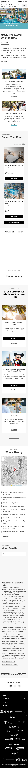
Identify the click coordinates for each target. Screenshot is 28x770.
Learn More (14, 96)
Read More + (4, 61)
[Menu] (26, 1)
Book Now (14, 339)
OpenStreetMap (19, 485)
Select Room (14, 178)
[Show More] (22, 165)
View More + (6, 536)
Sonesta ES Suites (5, 673)
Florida (19, 673)
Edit (24, 5)
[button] (3, 458)
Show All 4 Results (13, 222)
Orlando (24, 673)
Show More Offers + (14, 438)
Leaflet (13, 485)
